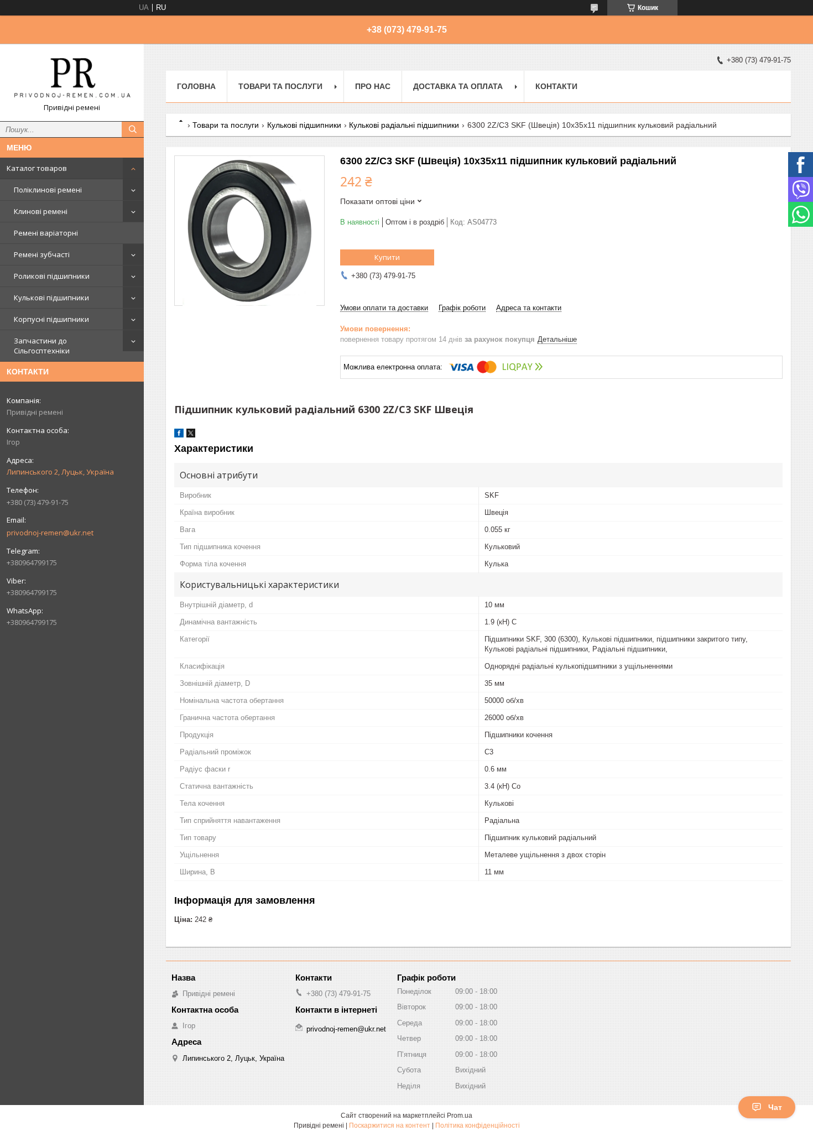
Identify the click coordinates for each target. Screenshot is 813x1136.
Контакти (556, 86)
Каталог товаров (37, 168)
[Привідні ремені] (72, 77)
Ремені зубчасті (42, 254)
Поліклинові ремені (48, 190)
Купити (387, 257)
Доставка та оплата (458, 86)
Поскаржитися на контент (389, 1125)
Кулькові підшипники (51, 298)
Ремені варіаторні (46, 233)
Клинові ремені (40, 211)
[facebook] (179, 435)
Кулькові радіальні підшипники (404, 125)
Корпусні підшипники (51, 319)
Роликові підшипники (52, 276)
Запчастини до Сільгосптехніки (42, 346)
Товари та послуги (280, 86)
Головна (196, 86)
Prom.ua (459, 1115)
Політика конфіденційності (477, 1125)
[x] (190, 435)
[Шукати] (133, 129)
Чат (775, 1107)
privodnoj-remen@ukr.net (50, 533)
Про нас (372, 86)
